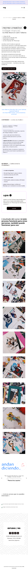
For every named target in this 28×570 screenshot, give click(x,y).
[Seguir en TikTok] (15, 533)
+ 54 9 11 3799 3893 (16, 538)
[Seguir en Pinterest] (10, 533)
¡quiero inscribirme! (9, 68)
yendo (14, 208)
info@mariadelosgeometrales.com (14, 536)
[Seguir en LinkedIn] (18, 533)
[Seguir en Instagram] (13, 533)
